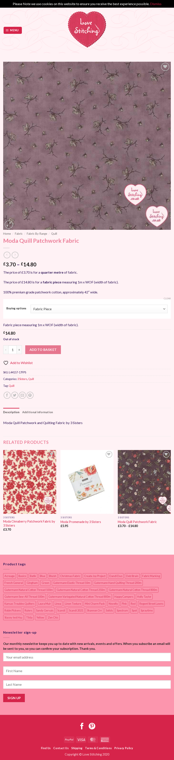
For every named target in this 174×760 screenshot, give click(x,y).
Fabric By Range (37, 233)
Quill (54, 233)
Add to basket (43, 349)
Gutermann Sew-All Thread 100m (24, 596)
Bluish (52, 576)
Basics (22, 576)
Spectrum (122, 610)
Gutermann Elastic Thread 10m (71, 582)
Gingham (32, 582)
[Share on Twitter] (14, 395)
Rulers (28, 610)
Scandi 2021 (76, 610)
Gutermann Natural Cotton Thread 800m (133, 589)
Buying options (16, 308)
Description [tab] (11, 412)
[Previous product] (15, 255)
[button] (13, 30)
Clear (167, 298)
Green (45, 582)
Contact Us (61, 748)
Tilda (29, 617)
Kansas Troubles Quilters (19, 603)
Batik (33, 576)
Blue (42, 576)
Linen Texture (73, 603)
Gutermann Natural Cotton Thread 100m (28, 589)
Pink (124, 603)
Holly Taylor (144, 596)
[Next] (170, 494)
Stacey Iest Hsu (13, 617)
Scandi (61, 610)
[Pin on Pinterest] (30, 395)
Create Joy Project (94, 576)
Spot (134, 610)
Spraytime (147, 610)
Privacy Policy (123, 748)
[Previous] (3, 494)
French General (13, 582)
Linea (58, 603)
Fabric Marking (151, 576)
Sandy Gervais (44, 610)
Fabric (19, 233)
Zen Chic (53, 617)
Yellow (40, 617)
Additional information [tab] (37, 412)
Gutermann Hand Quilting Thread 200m (118, 582)
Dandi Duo (115, 576)
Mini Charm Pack (95, 603)
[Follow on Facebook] (82, 726)
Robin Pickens (12, 610)
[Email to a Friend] (22, 395)
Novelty (113, 603)
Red (133, 603)
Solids (109, 610)
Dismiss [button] (155, 4)
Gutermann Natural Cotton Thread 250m (81, 589)
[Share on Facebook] (7, 395)
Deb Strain (132, 576)
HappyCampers (123, 596)
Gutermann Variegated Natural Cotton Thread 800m (79, 596)
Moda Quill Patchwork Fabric (137, 522)
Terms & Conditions (98, 748)
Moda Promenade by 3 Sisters (80, 522)
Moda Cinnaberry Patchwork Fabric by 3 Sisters (29, 523)
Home (7, 233)
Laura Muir (44, 603)
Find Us (46, 748)
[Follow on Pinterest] (92, 726)
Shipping (77, 748)
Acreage (9, 576)
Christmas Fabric (70, 576)
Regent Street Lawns (151, 603)
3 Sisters (22, 379)
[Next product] (7, 255)
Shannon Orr (94, 610)
